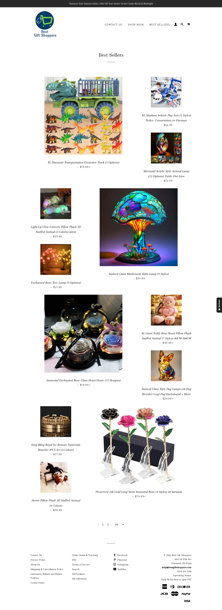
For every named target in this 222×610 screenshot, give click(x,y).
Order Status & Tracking (85, 555)
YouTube (121, 569)
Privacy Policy (38, 559)
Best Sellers (159, 24)
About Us (35, 564)
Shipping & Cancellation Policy (47, 569)
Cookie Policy (38, 582)
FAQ (74, 559)
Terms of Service (81, 564)
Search (75, 569)
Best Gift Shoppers (181, 555)
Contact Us (113, 24)
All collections (79, 578)
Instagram (123, 564)
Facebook (122, 555)
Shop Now (136, 24)
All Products (78, 574)
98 (116, 524)
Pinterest (122, 559)
